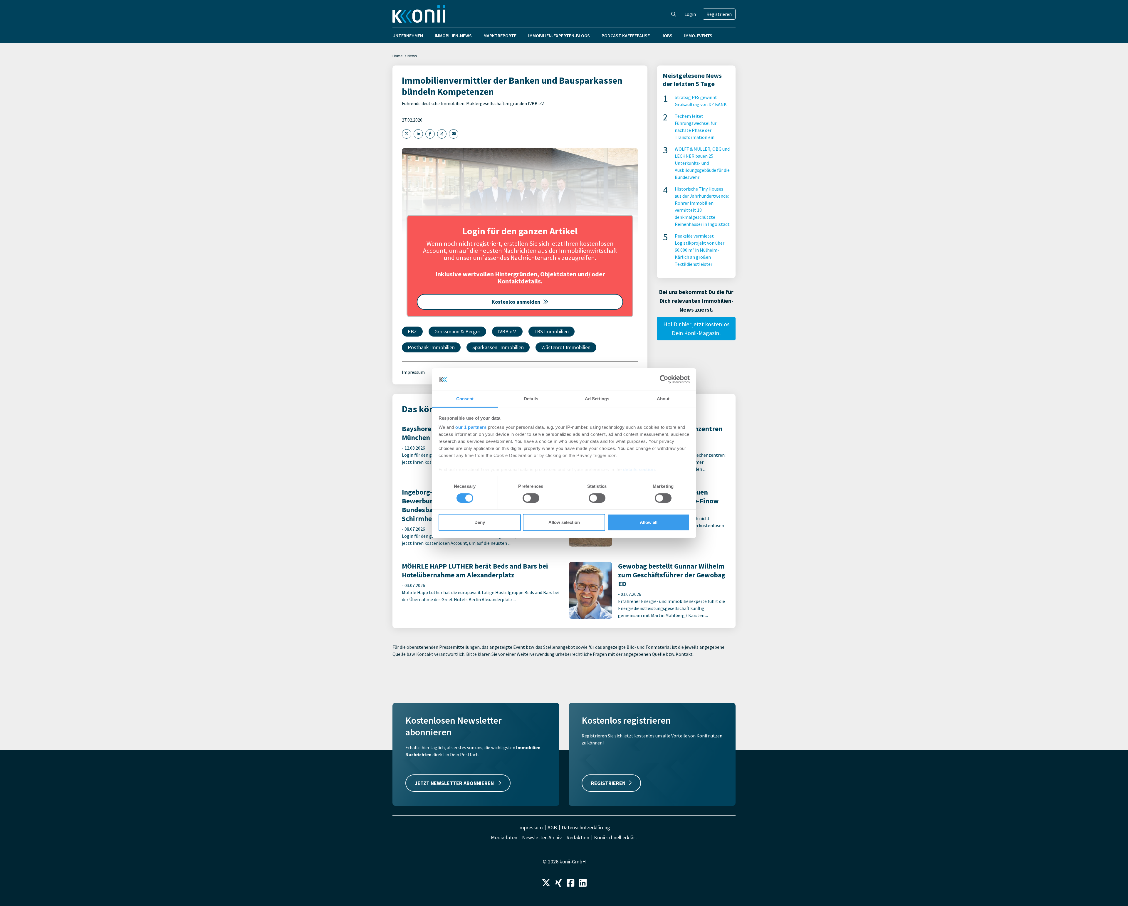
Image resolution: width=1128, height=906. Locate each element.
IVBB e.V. (507, 331)
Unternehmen (407, 35)
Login (690, 14)
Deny (479, 522)
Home (397, 55)
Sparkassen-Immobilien (498, 347)
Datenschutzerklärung (586, 827)
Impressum (413, 372)
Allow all (648, 522)
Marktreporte (500, 35)
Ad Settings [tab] (597, 398)
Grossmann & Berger (457, 331)
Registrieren (719, 14)
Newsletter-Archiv (542, 837)
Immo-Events (698, 35)
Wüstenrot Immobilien (565, 347)
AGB (552, 827)
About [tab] (663, 398)
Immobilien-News (453, 35)
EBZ (412, 331)
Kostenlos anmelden (516, 301)
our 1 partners (470, 427)
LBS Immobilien (551, 331)
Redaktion (577, 837)
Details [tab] (531, 398)
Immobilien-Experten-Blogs (559, 35)
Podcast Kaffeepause (626, 35)
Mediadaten (504, 837)
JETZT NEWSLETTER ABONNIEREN (455, 783)
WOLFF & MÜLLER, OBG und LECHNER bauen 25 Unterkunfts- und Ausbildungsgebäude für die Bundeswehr (702, 163)
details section (639, 469)
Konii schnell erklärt (615, 837)
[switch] (531, 498)
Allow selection (564, 522)
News (412, 55)
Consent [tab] (465, 398)
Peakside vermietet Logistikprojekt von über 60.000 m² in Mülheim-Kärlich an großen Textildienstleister (699, 250)
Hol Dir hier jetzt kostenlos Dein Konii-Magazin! (696, 328)
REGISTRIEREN (608, 783)
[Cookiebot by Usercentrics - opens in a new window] (664, 379)
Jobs (667, 35)
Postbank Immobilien (431, 347)
